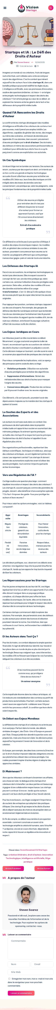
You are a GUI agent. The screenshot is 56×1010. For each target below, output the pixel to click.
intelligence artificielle (33, 858)
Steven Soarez (28, 909)
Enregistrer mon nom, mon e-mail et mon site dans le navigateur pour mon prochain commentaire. (30, 982)
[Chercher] (50, 7)
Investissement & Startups (33, 850)
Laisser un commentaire (21, 993)
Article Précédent (13, 868)
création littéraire (17, 854)
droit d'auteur (34, 854)
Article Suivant (44, 868)
